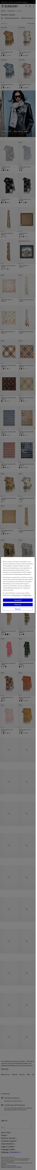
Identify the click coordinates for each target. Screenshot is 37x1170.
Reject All (18, 605)
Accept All (17, 600)
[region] (18, 585)
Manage (17, 609)
